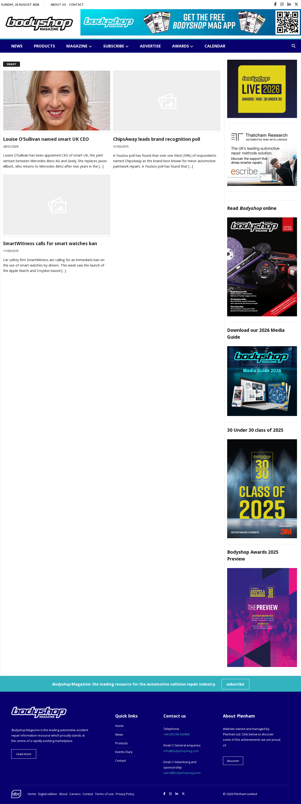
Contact (76, 4)
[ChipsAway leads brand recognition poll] (166, 129)
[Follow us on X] (296, 4)
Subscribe (113, 46)
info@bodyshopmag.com (181, 751)
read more (23, 754)
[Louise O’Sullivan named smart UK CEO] (56, 129)
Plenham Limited (245, 794)
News (17, 46)
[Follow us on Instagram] (281, 4)
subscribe (235, 684)
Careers (75, 794)
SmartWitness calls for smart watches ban (50, 243)
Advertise (150, 46)
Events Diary (123, 752)
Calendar (215, 46)
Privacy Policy (125, 794)
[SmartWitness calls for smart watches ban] (56, 233)
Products (44, 46)
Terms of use (104, 794)
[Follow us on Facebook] (275, 4)
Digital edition (47, 794)
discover (233, 761)
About (63, 794)
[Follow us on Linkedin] (289, 4)
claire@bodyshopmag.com (182, 773)
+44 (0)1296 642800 (176, 734)
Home (119, 726)
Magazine (76, 46)
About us (58, 4)
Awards (180, 46)
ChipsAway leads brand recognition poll (156, 139)
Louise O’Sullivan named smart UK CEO (46, 139)
